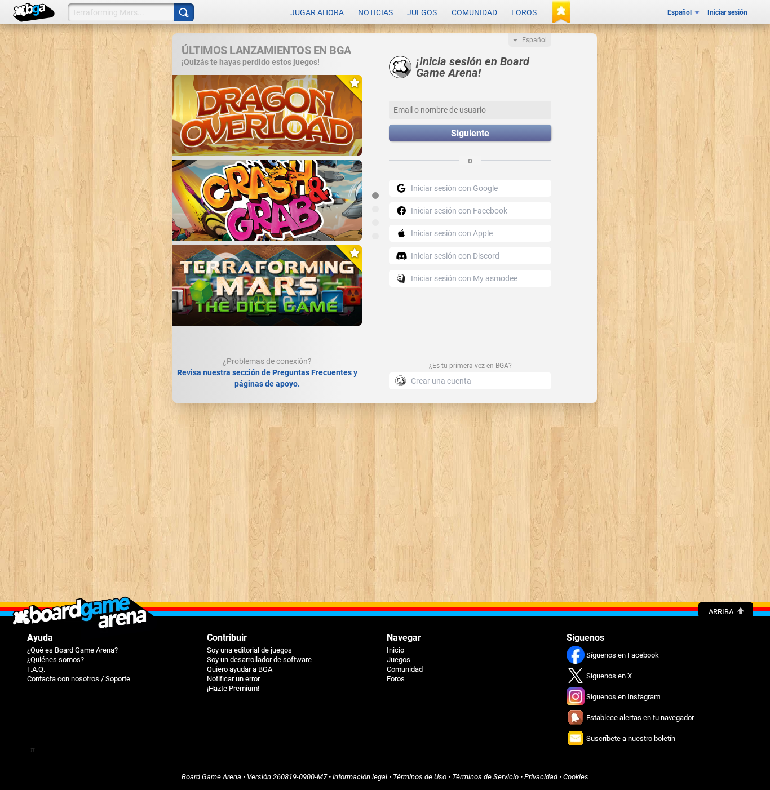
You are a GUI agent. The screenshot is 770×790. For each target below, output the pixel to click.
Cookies (575, 777)
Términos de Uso (419, 777)
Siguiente (470, 133)
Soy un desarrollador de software (259, 659)
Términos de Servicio (485, 777)
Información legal (360, 777)
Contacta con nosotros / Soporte (78, 678)
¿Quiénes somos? (55, 659)
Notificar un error (233, 678)
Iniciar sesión (727, 12)
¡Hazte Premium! (233, 688)
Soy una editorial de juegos (249, 650)
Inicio (395, 650)
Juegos (422, 12)
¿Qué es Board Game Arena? (72, 650)
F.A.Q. (36, 669)
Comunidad (474, 12)
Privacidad (540, 777)
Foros (524, 12)
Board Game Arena (211, 777)
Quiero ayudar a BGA (239, 669)
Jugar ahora (317, 12)
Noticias (375, 12)
